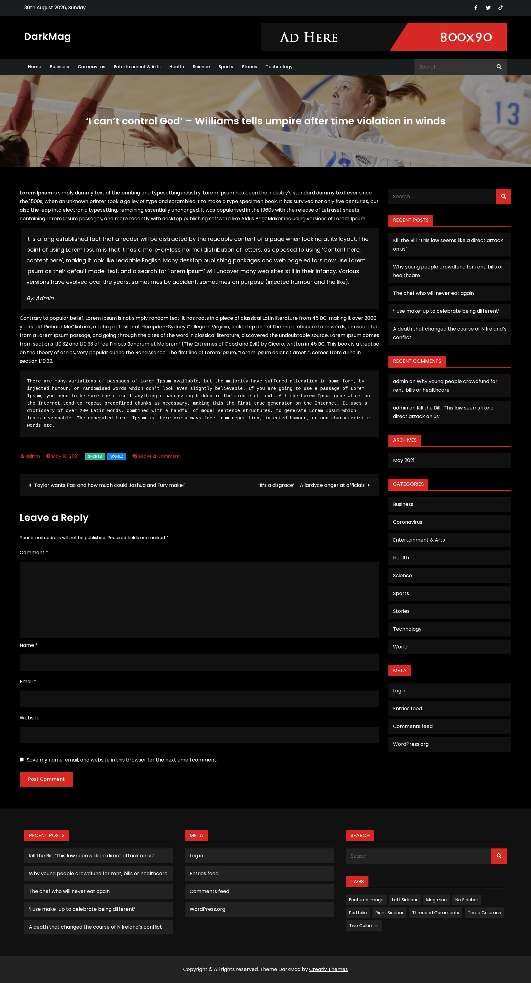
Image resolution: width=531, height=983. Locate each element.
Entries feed (407, 708)
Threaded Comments (435, 913)
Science (201, 67)
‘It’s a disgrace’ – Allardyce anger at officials (311, 485)
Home (34, 67)
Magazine (436, 900)
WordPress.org (411, 744)
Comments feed (413, 726)
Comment (34, 552)
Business (59, 67)
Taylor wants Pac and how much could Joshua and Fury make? (110, 485)
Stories (249, 67)
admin (33, 456)
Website (30, 717)
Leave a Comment (159, 456)
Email (28, 681)
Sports (225, 67)
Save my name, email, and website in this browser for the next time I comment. (122, 760)
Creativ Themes (328, 969)
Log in (400, 690)
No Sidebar (466, 900)
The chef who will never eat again (433, 293)
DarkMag (47, 36)
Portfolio (358, 913)
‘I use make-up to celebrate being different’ (446, 311)
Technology (279, 67)
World (116, 456)
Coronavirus (91, 67)
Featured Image (366, 900)
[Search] (499, 67)
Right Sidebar (389, 913)
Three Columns (484, 913)
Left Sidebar (405, 900)
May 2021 (404, 460)
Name (29, 645)
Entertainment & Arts (137, 67)
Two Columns (364, 925)
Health (176, 67)
